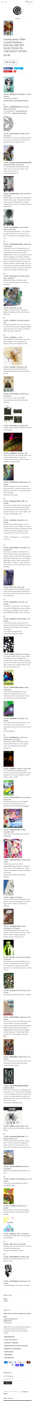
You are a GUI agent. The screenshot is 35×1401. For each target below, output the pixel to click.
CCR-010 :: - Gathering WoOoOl (16, 1086)
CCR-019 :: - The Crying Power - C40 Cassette (17, 798)
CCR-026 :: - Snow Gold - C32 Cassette (15, 603)
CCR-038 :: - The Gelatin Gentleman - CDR (17, 321)
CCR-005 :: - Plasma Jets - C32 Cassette (15, 1206)
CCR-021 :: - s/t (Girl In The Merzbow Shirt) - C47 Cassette (15, 738)
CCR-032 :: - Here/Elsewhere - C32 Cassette (17, 483)
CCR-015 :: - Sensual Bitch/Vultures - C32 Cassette (15, 927)
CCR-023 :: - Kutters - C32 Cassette (16, 688)
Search (5, 1298)
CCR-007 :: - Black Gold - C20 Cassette (16, 1167)
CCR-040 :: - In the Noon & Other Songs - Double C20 (16, 277)
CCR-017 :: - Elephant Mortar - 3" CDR (17, 861)
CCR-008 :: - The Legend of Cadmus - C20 (15, 1137)
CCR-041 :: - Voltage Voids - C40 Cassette (17, 245)
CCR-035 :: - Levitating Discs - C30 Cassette (16, 394)
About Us (6, 1300)
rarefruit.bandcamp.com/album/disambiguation (16, 100)
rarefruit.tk (6, 96)
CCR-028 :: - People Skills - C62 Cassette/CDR (17, 548)
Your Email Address (9, 1376)
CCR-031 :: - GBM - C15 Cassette (16, 502)
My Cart (31, 2)
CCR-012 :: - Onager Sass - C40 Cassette (17, 1018)
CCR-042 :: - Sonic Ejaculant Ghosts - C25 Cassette (16, 228)
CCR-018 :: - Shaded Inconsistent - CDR (15, 830)
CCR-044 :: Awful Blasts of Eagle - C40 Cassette (17, 163)
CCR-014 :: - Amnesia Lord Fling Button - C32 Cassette (17, 958)
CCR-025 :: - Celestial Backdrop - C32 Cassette (17, 620)
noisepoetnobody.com (21, 111)
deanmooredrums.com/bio (19, 113)
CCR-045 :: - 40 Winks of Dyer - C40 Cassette (17, 134)
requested (26, 806)
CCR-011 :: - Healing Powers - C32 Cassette (17, 1058)
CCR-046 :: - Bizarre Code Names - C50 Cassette (16, 108)
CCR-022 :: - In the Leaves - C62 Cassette (16, 719)
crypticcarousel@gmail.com (11, 1318)
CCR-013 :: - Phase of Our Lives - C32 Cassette (17, 991)
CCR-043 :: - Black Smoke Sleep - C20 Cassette (18, 194)
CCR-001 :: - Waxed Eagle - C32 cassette (17, 1282)
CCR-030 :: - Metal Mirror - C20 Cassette (15, 521)
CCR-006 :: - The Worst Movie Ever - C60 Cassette (18, 1180)
